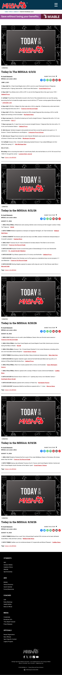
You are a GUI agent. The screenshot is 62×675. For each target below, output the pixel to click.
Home (6, 11)
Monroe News (51, 386)
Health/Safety (7, 604)
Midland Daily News (28, 538)
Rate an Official (8, 606)
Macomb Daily (5, 266)
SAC (5, 562)
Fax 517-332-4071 (31, 663)
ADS (5, 578)
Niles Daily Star (53, 355)
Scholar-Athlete (8, 565)
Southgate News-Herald (8, 379)
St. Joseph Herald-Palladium (17, 251)
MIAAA (6, 582)
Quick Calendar (8, 587)
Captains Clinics (8, 567)
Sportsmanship (8, 571)
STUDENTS (7, 558)
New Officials (7, 637)
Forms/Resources (9, 589)
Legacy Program (8, 641)
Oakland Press (47, 254)
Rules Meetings (8, 602)
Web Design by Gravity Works (32, 669)
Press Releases (8, 624)
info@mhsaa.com (39, 663)
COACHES (7, 595)
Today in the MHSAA (10, 157)
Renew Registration (9, 634)
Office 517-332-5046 (23, 663)
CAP (5, 599)
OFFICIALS (7, 630)
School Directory (8, 584)
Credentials (7, 617)
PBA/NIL (6, 569)
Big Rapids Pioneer (43, 382)
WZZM (19, 345)
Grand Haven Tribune (30, 351)
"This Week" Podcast (9, 621)
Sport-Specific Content (10, 639)
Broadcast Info (8, 619)
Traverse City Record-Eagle (17, 245)
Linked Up (16, 11)
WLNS (12, 227)
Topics (10, 11)
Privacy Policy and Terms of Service (36, 667)
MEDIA (6, 613)
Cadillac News (56, 542)
